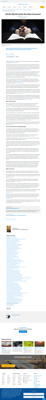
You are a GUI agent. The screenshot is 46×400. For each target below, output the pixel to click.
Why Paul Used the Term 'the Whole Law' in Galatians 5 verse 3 (15, 261)
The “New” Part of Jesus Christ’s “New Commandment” (15, 300)
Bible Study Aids (16, 9)
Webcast (4, 7)
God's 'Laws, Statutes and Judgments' (12, 242)
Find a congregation (23, 365)
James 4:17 (10, 177)
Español (8, 375)
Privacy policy (3, 397)
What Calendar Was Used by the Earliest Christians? (14, 287)
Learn (6, 9)
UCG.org (3, 9)
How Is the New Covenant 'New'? (11, 250)
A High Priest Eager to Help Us (11, 255)
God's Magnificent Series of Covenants (6, 348)
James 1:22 (36, 201)
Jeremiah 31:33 (13, 75)
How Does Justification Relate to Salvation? (13, 270)
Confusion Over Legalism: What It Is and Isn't (13, 301)
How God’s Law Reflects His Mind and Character (13, 271)
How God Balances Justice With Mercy (12, 249)
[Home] (23, 4)
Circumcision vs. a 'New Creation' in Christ (13, 256)
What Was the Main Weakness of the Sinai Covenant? (14, 248)
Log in (43, 1)
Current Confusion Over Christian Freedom (13, 257)
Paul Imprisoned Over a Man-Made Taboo (12, 283)
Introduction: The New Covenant (11, 236)
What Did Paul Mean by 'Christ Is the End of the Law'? (14, 294)
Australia (14, 375)
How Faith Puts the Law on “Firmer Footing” (13, 265)
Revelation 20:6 (9, 198)
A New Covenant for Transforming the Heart (13, 247)
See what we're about (8, 365)
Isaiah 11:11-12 (28, 119)
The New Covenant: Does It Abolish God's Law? (26, 9)
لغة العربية (3, 375)
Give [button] (42, 6)
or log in (23, 333)
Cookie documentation (9, 397)
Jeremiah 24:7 (10, 124)
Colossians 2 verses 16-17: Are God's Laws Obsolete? (14, 289)
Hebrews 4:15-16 (32, 187)
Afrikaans (3, 378)
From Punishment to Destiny (17, 347)
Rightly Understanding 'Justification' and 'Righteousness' (15, 244)
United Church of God (25, 16)
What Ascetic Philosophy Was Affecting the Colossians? (14, 288)
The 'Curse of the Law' (10, 258)
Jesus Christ (13, 219)
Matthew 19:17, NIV (32, 164)
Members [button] (30, 7)
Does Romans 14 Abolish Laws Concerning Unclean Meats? (15, 278)
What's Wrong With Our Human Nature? (12, 262)
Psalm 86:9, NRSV (14, 62)
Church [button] (24, 7)
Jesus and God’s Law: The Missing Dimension (13, 272)
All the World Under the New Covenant (12, 303)
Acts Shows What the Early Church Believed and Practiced (15, 293)
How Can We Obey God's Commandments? (13, 240)
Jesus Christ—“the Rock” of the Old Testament (13, 273)
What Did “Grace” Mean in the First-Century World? (14, 275)
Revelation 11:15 (9, 106)
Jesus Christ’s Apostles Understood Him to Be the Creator (15, 274)
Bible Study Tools (10, 9)
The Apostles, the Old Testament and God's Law (13, 290)
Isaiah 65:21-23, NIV (30, 136)
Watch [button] (14, 7)
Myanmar (19, 377)
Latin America (20, 375)
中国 (2, 377)
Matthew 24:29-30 (28, 99)
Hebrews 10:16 (35, 74)
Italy (13, 385)
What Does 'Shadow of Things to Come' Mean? (13, 286)
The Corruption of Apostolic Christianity (12, 284)
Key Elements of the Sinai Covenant (12, 243)
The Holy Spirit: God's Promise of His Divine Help (13, 263)
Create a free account (23, 331)
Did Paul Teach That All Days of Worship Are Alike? (14, 279)
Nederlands (9, 378)
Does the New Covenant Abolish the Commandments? (14, 299)
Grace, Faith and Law (9, 269)
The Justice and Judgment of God (11, 264)
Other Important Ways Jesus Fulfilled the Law (13, 298)
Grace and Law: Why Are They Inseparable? (13, 254)
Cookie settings (33, 391)
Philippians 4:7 (9, 192)
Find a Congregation (5, 1)
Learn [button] (19, 7)
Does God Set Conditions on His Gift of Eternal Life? (16, 215)
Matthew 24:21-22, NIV (19, 93)
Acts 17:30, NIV (17, 181)
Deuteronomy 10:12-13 (26, 69)
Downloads (9, 54)
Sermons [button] (9, 7)
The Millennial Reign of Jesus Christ (39, 348)
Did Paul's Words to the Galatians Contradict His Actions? (15, 260)
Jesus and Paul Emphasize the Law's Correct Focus (14, 291)
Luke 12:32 (19, 80)
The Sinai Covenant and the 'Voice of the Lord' (13, 241)
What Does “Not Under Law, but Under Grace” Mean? (14, 276)
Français (8, 377)
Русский (8, 381)
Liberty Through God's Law (12, 208)
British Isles (14, 377)
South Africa (20, 384)
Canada (14, 378)
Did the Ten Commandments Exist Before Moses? (14, 245)
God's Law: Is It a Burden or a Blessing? (12, 246)
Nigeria (19, 381)
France (14, 381)
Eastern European (3, 382)
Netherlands (20, 378)
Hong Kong (14, 384)
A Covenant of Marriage (10, 305)
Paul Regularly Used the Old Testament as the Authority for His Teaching (17, 292)
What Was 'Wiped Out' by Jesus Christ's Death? (13, 285)
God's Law (8, 219)
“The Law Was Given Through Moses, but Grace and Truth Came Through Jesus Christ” (19, 277)
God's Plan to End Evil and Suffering (28, 348)
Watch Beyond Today (38, 365)
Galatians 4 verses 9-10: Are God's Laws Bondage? (14, 259)
